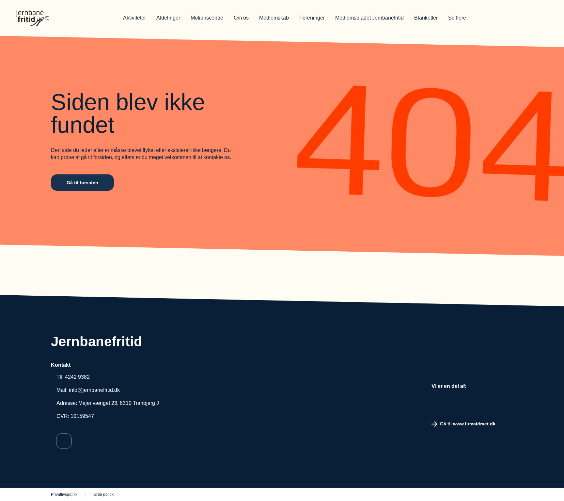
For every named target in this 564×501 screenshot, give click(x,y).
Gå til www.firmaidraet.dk (467, 423)
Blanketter (426, 18)
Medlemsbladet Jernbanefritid (369, 18)
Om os (241, 18)
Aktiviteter (134, 18)
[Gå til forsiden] (58, 18)
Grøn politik (103, 494)
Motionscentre (207, 18)
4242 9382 (77, 377)
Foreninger (312, 18)
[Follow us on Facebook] (64, 441)
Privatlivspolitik (64, 494)
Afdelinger (168, 18)
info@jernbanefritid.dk (94, 390)
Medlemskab (274, 18)
